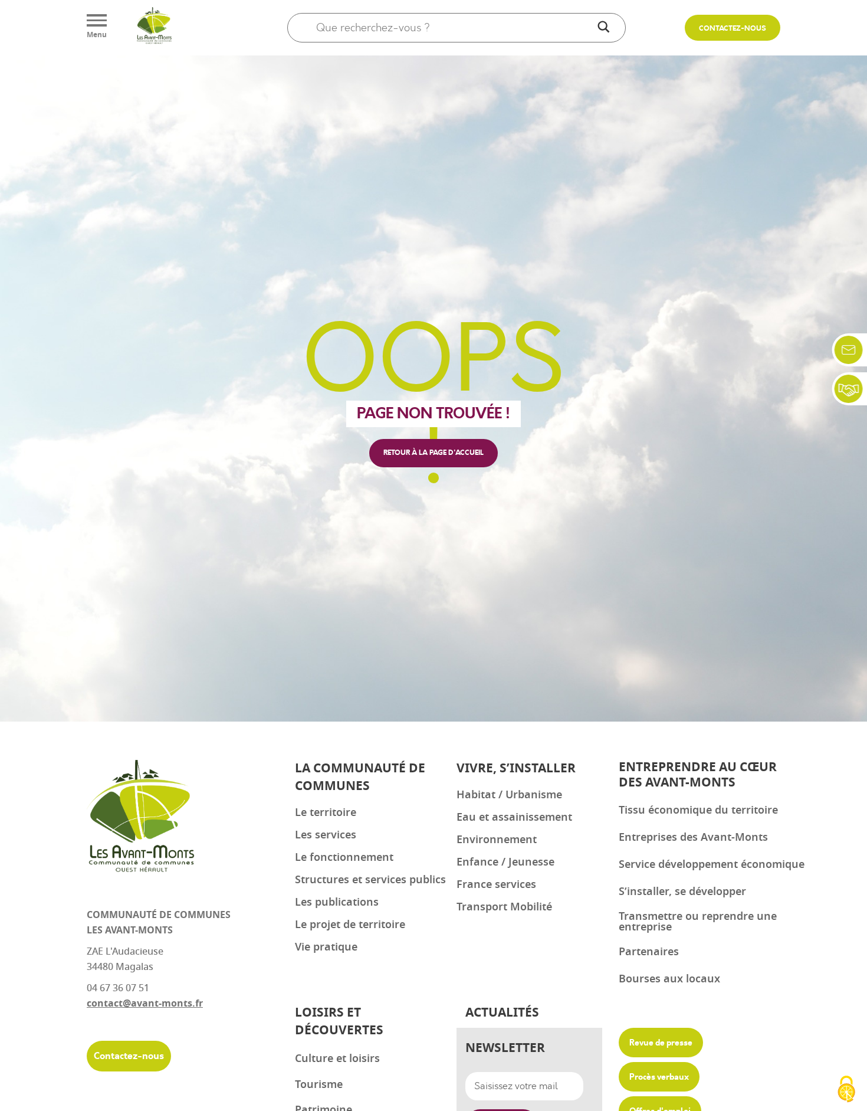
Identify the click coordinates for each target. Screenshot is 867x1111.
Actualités (502, 1013)
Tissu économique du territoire (698, 810)
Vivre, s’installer (516, 768)
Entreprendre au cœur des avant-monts (698, 775)
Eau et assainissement (514, 817)
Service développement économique (711, 864)
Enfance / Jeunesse (505, 862)
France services (496, 884)
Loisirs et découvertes (339, 1022)
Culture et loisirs (337, 1058)
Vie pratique (326, 947)
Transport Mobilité (504, 907)
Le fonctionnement (344, 857)
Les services (325, 835)
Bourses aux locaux (669, 979)
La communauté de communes (360, 777)
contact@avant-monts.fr (145, 1004)
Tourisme (319, 1084)
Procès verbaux (659, 1077)
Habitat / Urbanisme (509, 794)
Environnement (497, 839)
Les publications (337, 902)
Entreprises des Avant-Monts (693, 837)
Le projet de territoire (350, 924)
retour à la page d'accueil (433, 453)
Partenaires (649, 951)
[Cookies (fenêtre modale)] (846, 1090)
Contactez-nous (732, 29)
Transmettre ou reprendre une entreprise (698, 922)
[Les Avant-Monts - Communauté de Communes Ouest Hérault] (154, 27)
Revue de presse (660, 1042)
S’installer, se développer (682, 891)
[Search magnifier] (603, 27)
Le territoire (325, 812)
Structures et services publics (370, 879)
